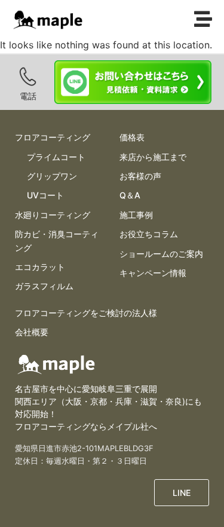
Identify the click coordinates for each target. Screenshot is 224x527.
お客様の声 (140, 176)
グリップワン (52, 176)
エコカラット (40, 267)
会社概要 (31, 332)
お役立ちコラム (148, 234)
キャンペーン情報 (152, 273)
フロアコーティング (52, 137)
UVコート (45, 195)
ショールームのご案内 (161, 254)
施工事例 (136, 215)
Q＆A (129, 195)
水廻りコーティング (52, 215)
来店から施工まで (152, 157)
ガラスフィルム (44, 286)
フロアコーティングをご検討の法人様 (86, 313)
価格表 (132, 137)
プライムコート (56, 157)
